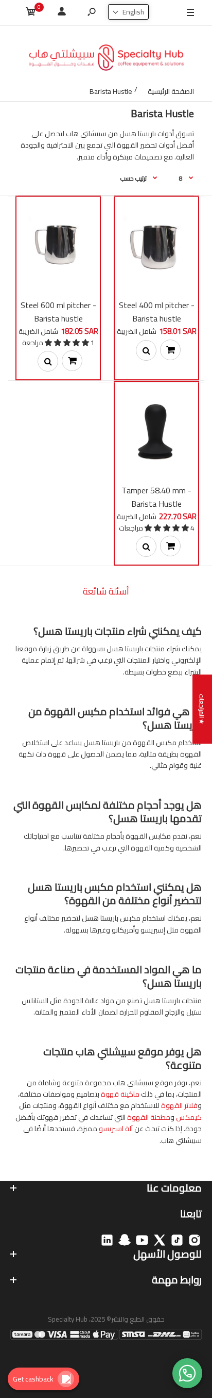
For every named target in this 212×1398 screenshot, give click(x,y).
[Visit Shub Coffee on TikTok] (177, 1240)
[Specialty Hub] (106, 59)
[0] (31, 13)
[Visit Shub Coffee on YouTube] (142, 1240)
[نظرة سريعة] (146, 350)
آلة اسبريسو (116, 1128)
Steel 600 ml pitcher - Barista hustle (58, 311)
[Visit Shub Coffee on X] (159, 1240)
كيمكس (189, 1117)
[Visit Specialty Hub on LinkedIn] (107, 1240)
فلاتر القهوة (179, 1105)
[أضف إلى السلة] (170, 350)
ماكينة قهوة (120, 1094)
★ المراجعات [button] (202, 709)
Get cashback (33, 1379)
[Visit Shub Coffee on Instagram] (194, 1240)
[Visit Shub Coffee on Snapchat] (124, 1240)
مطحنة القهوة (148, 1117)
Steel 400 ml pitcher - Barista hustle (157, 311)
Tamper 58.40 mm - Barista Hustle (156, 497)
